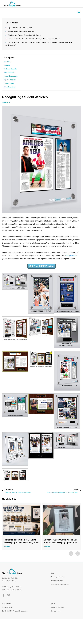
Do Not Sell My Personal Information (14, 611)
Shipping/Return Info (58, 577)
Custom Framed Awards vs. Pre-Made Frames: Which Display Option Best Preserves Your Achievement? (21, 541)
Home (53, 603)
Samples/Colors (7, 607)
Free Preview (6, 603)
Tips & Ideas (9, 83)
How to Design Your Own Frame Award (21, 31)
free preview (70, 255)
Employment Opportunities (60, 584)
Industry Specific (10, 69)
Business (7, 62)
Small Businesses (11, 76)
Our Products (9, 72)
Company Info (55, 611)
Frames (7, 65)
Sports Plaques (10, 80)
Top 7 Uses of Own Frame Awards (20, 28)
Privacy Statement (57, 581)
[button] (79, 12)
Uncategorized (9, 87)
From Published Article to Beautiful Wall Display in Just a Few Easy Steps (33, 39)
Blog (52, 573)
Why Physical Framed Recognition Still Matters (24, 35)
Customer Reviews (57, 607)
